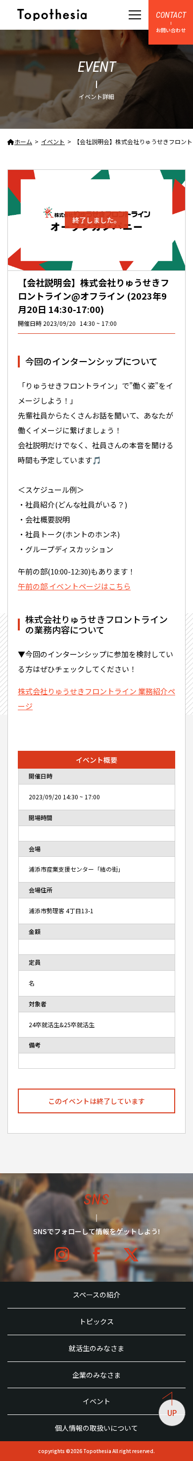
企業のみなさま (96, 1375)
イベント (96, 1401)
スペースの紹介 (96, 1295)
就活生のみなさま (96, 1348)
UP (172, 1413)
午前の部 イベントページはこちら (74, 586)
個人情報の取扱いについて (96, 1428)
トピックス (96, 1321)
